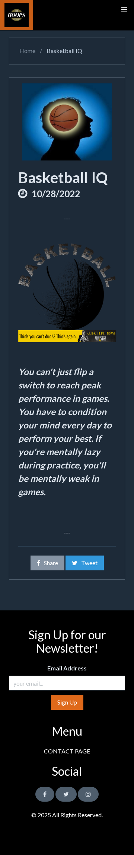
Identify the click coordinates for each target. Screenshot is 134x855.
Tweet (89, 562)
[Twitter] (66, 794)
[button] (124, 9)
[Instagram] (88, 794)
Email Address (67, 668)
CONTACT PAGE (67, 751)
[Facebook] (44, 794)
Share (51, 562)
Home (26, 50)
